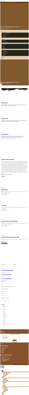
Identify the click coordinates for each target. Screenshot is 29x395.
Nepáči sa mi (4, 338)
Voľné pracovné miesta (5, 380)
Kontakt (3, 58)
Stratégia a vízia (4, 50)
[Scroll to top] (1, 367)
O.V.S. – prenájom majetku (6, 274)
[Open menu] (1, 84)
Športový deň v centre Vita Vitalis (9, 221)
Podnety (3, 57)
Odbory (3, 351)
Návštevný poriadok (5, 51)
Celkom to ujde (5, 336)
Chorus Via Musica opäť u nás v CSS (10, 237)
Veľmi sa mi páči (5, 335)
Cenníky (4, 55)
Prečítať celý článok (4, 225)
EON (3, 45)
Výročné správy (4, 44)
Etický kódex (4, 54)
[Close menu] (0, 369)
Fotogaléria (3, 56)
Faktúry (4, 47)
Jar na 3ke (3, 205)
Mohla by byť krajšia (5, 337)
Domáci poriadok (4, 52)
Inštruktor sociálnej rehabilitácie (7, 270)
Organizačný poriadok (5, 53)
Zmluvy (3, 46)
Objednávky (4, 48)
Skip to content (2, 0)
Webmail (3, 350)
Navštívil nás (4, 189)
